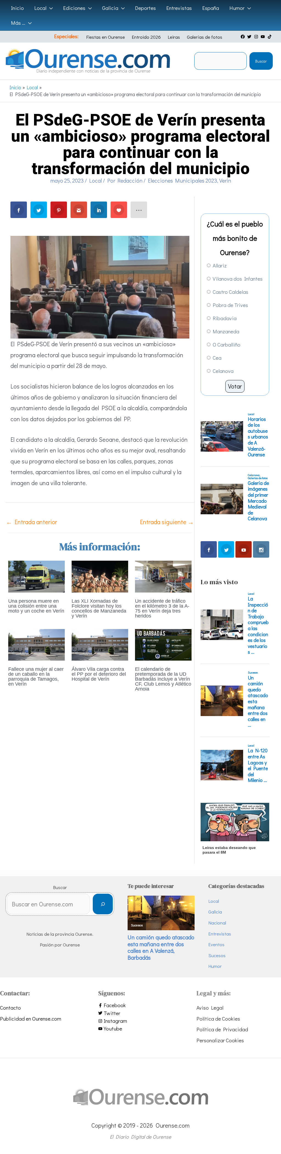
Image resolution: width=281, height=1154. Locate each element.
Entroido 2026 (146, 37)
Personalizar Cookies (220, 1040)
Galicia (215, 912)
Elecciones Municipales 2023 (182, 180)
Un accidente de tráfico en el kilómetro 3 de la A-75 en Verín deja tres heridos (162, 608)
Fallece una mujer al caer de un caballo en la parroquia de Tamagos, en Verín (36, 676)
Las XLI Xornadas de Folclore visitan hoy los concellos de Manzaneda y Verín (99, 608)
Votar (235, 386)
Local (95, 180)
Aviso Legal (209, 1007)
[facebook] (243, 37)
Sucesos (217, 955)
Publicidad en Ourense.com (30, 1018)
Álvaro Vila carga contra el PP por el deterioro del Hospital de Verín (99, 674)
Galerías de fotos (204, 37)
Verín (225, 180)
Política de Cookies (218, 1018)
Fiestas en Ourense (105, 37)
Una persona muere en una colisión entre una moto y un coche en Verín (36, 606)
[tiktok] (270, 37)
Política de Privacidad (222, 1029)
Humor (215, 966)
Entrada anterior (31, 522)
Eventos (216, 944)
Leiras (174, 37)
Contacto (10, 1007)
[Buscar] (103, 904)
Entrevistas (219, 934)
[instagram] (257, 37)
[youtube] (263, 37)
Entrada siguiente (167, 522)
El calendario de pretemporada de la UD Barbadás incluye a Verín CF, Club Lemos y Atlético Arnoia (163, 679)
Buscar (261, 61)
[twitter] (250, 37)
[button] (49, 8)
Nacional (217, 923)
